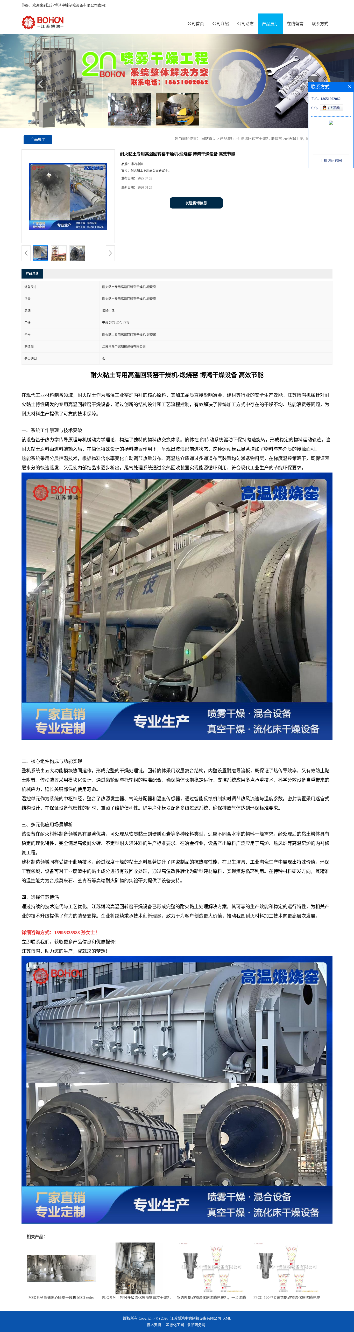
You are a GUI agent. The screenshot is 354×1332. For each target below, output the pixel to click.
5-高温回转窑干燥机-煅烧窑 (260, 139)
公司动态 (245, 24)
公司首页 (195, 24)
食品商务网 (196, 1325)
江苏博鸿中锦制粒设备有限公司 (195, 1318)
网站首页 (208, 139)
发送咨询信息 (196, 203)
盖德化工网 (175, 1325)
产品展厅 (270, 24)
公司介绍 (220, 24)
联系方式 (320, 24)
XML (227, 1318)
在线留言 (295, 24)
